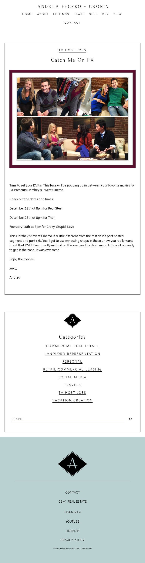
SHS (90, 548)
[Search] (130, 419)
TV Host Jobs (72, 50)
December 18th (20, 208)
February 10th (19, 226)
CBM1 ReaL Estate (73, 502)
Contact (72, 492)
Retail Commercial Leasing (72, 369)
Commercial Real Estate (72, 346)
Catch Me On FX (72, 60)
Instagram (72, 512)
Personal (72, 361)
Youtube (72, 522)
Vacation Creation (72, 400)
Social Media (73, 377)
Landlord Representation (72, 354)
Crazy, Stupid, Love (60, 226)
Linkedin (73, 531)
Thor (51, 217)
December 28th (20, 217)
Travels (72, 385)
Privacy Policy (72, 540)
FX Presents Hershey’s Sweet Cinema (36, 190)
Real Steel (55, 208)
